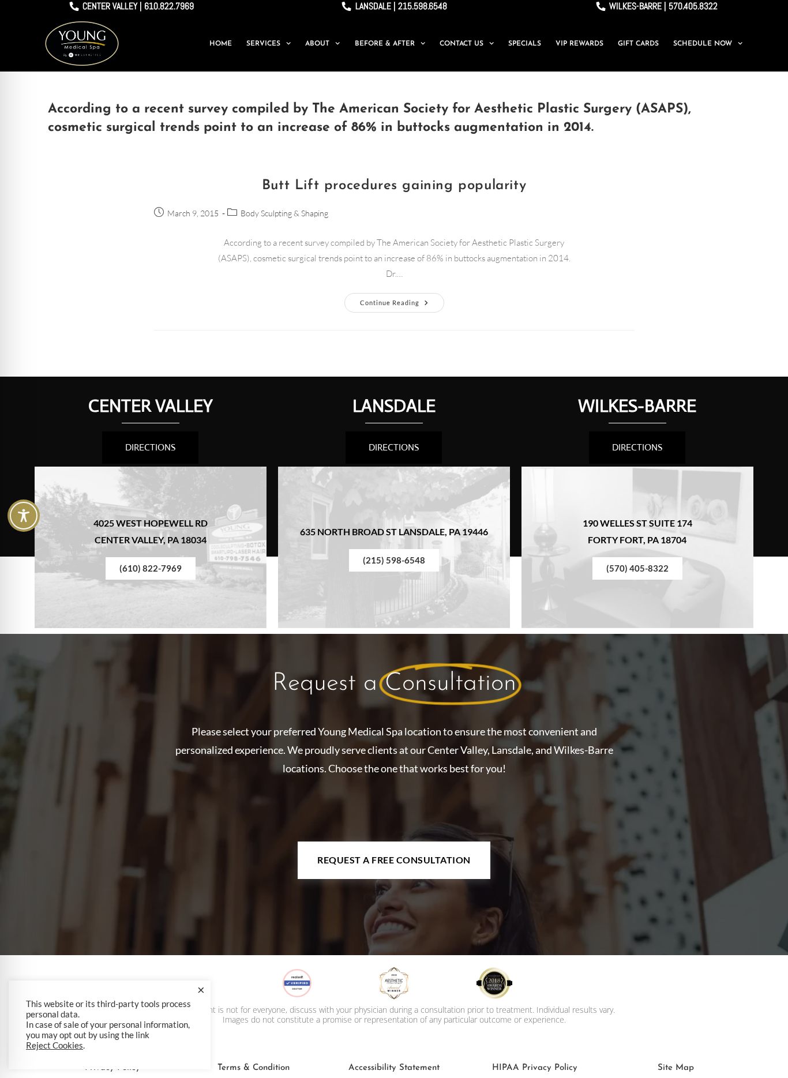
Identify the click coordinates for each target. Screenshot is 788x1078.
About (317, 43)
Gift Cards (638, 43)
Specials (524, 43)
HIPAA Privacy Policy (534, 1068)
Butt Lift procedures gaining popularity (394, 186)
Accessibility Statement (394, 1068)
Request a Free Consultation (394, 859)
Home (220, 43)
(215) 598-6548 (394, 560)
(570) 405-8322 (637, 568)
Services (263, 43)
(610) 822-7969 (150, 568)
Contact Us (461, 43)
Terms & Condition (253, 1068)
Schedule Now (702, 43)
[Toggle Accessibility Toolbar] (24, 516)
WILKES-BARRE (637, 406)
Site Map (676, 1068)
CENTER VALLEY (150, 406)
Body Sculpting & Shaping (284, 213)
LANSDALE (394, 406)
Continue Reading (402, 299)
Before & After (385, 43)
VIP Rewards (579, 43)
